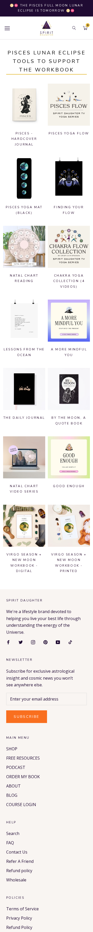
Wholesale (16, 880)
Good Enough (69, 486)
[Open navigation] (7, 28)
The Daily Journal (24, 418)
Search (12, 833)
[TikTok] (70, 641)
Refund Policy (19, 927)
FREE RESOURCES (23, 758)
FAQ (10, 843)
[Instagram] (33, 641)
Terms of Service (22, 909)
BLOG (11, 795)
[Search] (74, 28)
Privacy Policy (19, 918)
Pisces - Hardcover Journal (24, 139)
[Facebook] (8, 641)
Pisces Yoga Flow (69, 133)
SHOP (11, 749)
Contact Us (16, 852)
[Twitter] (21, 641)
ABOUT (13, 786)
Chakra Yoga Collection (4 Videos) (69, 281)
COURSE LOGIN (21, 804)
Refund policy (19, 870)
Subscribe (27, 716)
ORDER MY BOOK (23, 777)
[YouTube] (58, 641)
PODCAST (15, 767)
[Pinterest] (45, 641)
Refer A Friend (20, 861)
